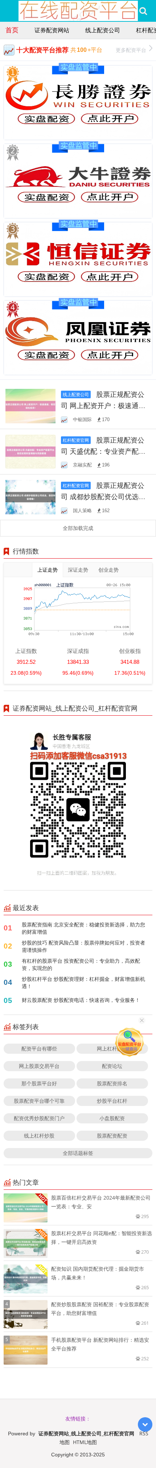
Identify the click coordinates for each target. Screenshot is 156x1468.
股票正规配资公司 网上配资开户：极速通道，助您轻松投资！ (102, 405)
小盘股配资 (112, 1118)
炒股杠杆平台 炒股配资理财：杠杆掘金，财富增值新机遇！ (83, 982)
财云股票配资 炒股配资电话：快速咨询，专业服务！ (81, 999)
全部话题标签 (78, 1153)
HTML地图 (85, 1442)
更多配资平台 (131, 49)
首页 (12, 29)
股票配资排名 (112, 1083)
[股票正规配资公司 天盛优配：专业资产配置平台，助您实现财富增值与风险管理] (30, 451)
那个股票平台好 (39, 1083)
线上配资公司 (102, 30)
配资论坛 (112, 1065)
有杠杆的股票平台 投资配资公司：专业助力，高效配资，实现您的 (81, 964)
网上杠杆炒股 (112, 1048)
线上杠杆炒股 (39, 1135)
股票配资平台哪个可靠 (39, 1100)
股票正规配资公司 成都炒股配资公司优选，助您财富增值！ (103, 496)
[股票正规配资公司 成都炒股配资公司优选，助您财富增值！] (30, 496)
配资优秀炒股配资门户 (39, 1118)
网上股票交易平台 (39, 1065)
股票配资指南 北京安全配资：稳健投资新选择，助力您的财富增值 (83, 928)
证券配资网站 (51, 30)
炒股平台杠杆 (112, 1100)
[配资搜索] (143, 11)
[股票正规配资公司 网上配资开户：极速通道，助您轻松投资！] (30, 405)
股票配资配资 (112, 1135)
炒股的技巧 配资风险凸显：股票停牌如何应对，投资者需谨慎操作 (83, 946)
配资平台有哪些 (39, 1048)
